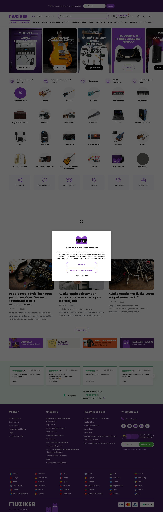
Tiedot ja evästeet (82, 276)
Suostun (81, 264)
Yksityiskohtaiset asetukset (81, 270)
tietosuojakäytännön (81, 258)
